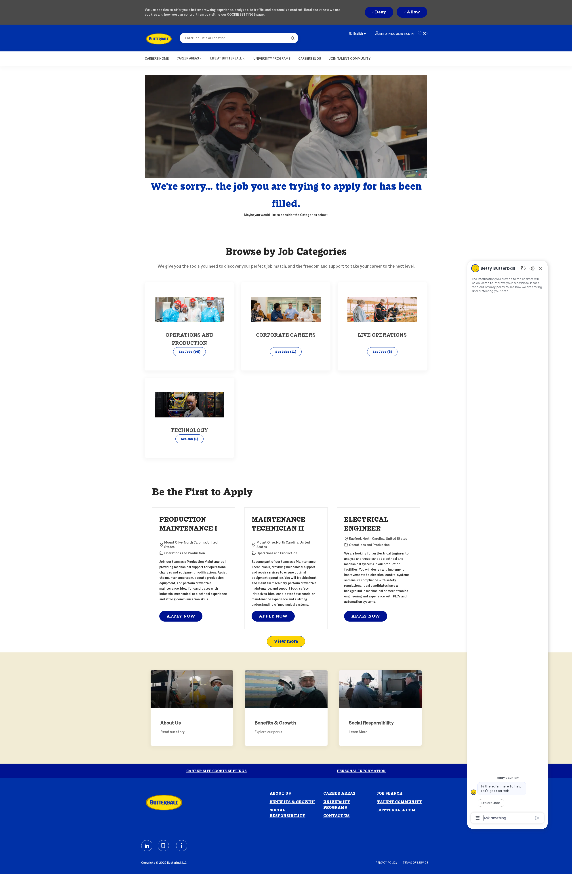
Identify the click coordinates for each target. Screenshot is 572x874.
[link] (159, 39)
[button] (292, 38)
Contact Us (336, 815)
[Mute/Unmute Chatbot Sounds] (532, 268)
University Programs (336, 805)
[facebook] (146, 845)
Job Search (390, 793)
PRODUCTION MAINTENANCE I (188, 524)
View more (286, 641)
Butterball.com (396, 810)
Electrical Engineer (366, 524)
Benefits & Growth (292, 802)
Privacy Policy (386, 863)
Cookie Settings (241, 14)
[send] (537, 818)
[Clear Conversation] (523, 268)
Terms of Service (415, 863)
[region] (507, 542)
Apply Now (180, 616)
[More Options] (477, 818)
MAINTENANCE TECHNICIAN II (278, 524)
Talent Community (399, 802)
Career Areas (339, 793)
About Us (280, 793)
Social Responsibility (287, 813)
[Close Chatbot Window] (540, 268)
